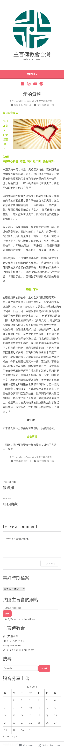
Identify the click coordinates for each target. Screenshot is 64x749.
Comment (49, 563)
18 (39, 715)
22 (14, 722)
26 (47, 722)
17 (30, 715)
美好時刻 (41, 105)
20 (55, 715)
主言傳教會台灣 (32, 54)
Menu (40, 74)
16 (22, 715)
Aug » (14, 736)
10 (30, 707)
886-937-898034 (12, 645)
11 (39, 707)
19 (47, 715)
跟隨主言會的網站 (20, 599)
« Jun (6, 736)
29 (14, 730)
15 (14, 715)
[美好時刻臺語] (41, 83)
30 (22, 730)
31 (30, 730)
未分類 (50, 105)
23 (22, 722)
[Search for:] (20, 668)
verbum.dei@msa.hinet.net (18, 650)
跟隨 (7, 613)
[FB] (23, 83)
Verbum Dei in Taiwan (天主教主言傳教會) (32, 101)
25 (39, 722)
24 (30, 722)
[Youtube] (35, 83)
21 (5, 722)
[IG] (29, 83)
